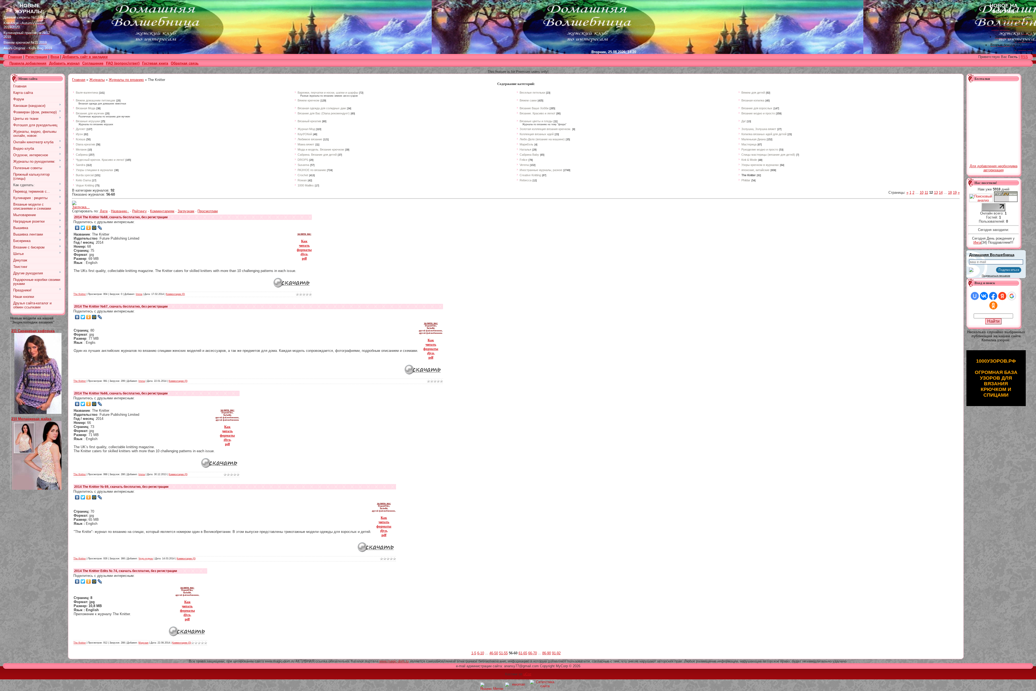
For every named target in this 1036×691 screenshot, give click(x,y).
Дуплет (81, 129)
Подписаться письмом (996, 275)
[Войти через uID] (975, 296)
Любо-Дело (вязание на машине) (542, 139)
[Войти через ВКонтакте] (984, 296)
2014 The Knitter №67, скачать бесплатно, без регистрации (121, 306)
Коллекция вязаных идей (537, 134)
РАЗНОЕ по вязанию (312, 170)
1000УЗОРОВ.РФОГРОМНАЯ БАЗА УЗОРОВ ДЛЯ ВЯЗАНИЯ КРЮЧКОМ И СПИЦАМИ (996, 378)
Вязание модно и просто (758, 113)
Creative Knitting (530, 175)
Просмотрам (207, 211)
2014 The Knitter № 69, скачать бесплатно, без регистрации (121, 487)
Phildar (745, 180)
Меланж (81, 149)
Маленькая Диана (753, 139)
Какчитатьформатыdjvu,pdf (304, 249)
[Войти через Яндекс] (1002, 296)
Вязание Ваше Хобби (534, 108)
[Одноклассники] (88, 227)
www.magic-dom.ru (394, 661)
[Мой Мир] (94, 227)
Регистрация (36, 57)
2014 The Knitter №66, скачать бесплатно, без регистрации (121, 393)
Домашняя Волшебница (991, 255)
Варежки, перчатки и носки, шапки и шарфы (328, 92)
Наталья (525, 149)
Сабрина (82, 154)
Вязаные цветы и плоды (536, 121)
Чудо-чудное (145, 558)
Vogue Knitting (85, 185)
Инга (977, 242)
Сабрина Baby (529, 154)
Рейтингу (139, 211)
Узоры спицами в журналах (94, 170)
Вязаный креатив (309, 121)
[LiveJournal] (100, 227)
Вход (54, 57)
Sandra (80, 164)
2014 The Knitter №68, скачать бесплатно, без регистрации (121, 217)
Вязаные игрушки (88, 121)
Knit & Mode (749, 159)
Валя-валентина (87, 92)
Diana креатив (85, 144)
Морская (143, 642)
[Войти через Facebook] (993, 296)
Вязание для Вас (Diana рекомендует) (324, 113)
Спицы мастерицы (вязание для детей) (768, 154)
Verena (524, 164)
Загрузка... (81, 207)
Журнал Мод (306, 129)
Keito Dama (83, 180)
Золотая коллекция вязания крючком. (545, 129)
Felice (523, 159)
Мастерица (748, 144)
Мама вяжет (306, 144)
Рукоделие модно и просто (759, 149)
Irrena (139, 294)
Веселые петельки (532, 92)
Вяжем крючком (308, 100)
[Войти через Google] (1011, 296)
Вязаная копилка (752, 100)
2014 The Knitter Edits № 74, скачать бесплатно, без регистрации (125, 571)
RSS (1024, 57)
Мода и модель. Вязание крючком (321, 149)
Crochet (303, 175)
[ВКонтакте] (77, 227)
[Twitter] (83, 227)
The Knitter (748, 175)
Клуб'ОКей (305, 134)
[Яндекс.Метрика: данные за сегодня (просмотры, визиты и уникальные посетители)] (491, 686)
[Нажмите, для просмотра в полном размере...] (40, 413)
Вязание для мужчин (90, 113)
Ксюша (80, 139)
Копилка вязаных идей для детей (763, 134)
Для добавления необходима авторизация (993, 168)
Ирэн (79, 134)
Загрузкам (186, 211)
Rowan (302, 180)
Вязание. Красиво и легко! (537, 113)
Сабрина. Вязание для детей (317, 154)
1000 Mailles (306, 185)
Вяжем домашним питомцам (95, 100)
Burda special (85, 175)
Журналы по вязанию (126, 80)
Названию (119, 211)
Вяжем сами (528, 100)
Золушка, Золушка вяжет (758, 129)
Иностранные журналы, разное (541, 170)
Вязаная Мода (85, 108)
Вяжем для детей (753, 92)
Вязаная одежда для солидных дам (322, 108)
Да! (743, 121)
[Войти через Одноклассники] (993, 305)
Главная (78, 80)
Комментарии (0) (175, 294)
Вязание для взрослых (756, 108)
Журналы (97, 80)
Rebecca (525, 180)
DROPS (303, 159)
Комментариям (162, 211)
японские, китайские (755, 170)
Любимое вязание (310, 139)
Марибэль (526, 144)
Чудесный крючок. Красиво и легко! (100, 159)
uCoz (527, 674)
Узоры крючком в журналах (760, 164)
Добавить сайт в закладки (85, 57)
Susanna (303, 164)
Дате (104, 211)
